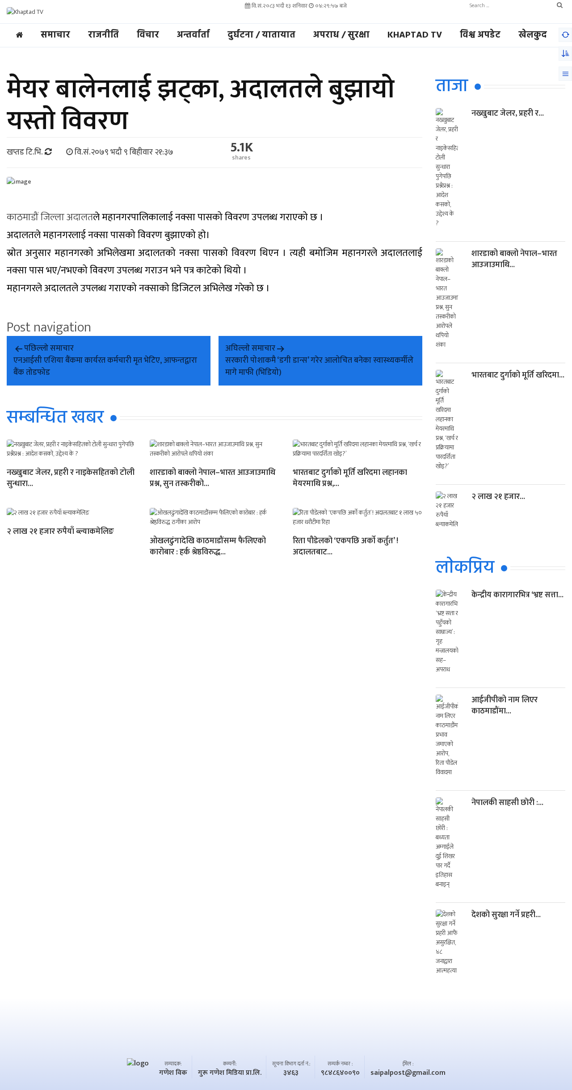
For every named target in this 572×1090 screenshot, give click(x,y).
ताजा (452, 86)
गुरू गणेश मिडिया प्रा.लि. (229, 1073)
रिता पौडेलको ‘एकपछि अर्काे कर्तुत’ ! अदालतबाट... (345, 547)
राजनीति (103, 35)
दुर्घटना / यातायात (261, 35)
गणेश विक (173, 1073)
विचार (148, 35)
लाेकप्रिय (465, 568)
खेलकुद (532, 35)
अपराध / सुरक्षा (341, 35)
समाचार (55, 35)
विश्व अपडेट (480, 35)
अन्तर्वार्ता (193, 35)
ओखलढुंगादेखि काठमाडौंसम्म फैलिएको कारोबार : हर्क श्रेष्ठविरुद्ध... (208, 547)
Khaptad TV (414, 35)
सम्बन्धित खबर (55, 418)
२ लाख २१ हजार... (498, 496)
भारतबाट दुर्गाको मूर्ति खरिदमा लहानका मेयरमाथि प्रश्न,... (350, 478)
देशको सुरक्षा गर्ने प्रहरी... (506, 915)
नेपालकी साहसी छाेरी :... (507, 802)
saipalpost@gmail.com (408, 1073)
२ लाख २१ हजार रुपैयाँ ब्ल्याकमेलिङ (60, 532)
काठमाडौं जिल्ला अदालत (50, 217)
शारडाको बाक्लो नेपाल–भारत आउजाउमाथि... (514, 259)
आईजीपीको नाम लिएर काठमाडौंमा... (504, 705)
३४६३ (291, 1073)
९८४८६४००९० (340, 1073)
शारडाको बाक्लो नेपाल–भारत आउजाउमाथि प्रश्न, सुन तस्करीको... (212, 478)
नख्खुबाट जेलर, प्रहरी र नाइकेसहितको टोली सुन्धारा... (71, 478)
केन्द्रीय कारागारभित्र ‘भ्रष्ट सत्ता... (517, 595)
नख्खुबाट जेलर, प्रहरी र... (507, 113)
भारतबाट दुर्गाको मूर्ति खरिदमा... (517, 375)
